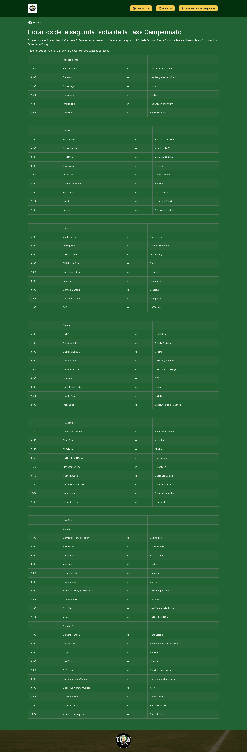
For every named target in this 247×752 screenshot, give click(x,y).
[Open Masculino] (148, 8)
